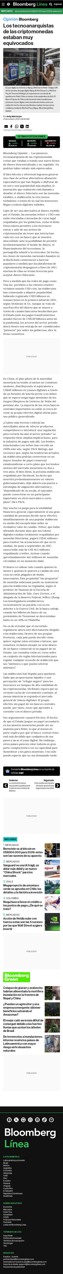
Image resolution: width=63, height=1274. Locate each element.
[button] (6, 126)
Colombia (7, 1170)
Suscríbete (8, 1235)
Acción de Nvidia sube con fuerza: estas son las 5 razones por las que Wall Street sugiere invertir (23, 924)
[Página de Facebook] (9, 1119)
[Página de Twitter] (16, 1119)
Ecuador (7, 1181)
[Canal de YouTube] (23, 1119)
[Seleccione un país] (8, 4)
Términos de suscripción (13, 1241)
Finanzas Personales (12, 1219)
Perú (5, 1178)
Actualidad (7, 1214)
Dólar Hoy (7, 1212)
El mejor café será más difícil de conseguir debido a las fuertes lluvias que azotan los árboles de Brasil (23, 1026)
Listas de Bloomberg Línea (14, 1225)
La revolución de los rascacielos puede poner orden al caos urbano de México (19, 787)
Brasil (5, 1163)
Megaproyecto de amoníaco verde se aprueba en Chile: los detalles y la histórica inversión (23, 889)
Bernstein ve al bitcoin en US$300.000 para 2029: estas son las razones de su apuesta (23, 852)
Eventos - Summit (10, 1257)
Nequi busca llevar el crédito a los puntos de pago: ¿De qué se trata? (23, 905)
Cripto (6, 1217)
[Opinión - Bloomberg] (31, 19)
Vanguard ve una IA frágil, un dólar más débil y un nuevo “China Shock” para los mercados (21, 871)
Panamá (6, 1183)
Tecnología (8, 1243)
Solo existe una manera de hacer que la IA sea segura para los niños (44, 785)
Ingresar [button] (58, 4)
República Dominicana (12, 1193)
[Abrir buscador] (51, 4)
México (6, 1165)
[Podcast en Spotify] (51, 1119)
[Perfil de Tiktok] (44, 1119)
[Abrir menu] (3, 4)
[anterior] (5, 785)
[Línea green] (31, 977)
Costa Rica (8, 1188)
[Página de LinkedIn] (37, 1119)
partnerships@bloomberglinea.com (18, 1259)
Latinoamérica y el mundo (14, 1160)
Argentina (7, 1168)
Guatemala (7, 1196)
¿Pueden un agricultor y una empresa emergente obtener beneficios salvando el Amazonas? (22, 1009)
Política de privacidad (12, 1238)
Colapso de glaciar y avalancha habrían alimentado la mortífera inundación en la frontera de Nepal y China (23, 993)
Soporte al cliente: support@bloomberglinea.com (24, 1264)
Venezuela (7, 1173)
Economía (7, 1207)
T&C (5, 1246)
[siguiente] (57, 785)
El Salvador (8, 1191)
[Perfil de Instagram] (30, 1119)
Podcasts (7, 1222)
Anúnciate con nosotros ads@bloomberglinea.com (25, 1262)
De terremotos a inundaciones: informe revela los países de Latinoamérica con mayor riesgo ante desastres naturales (23, 1043)
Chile (5, 1175)
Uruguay (7, 1186)
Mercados (7, 1209)
